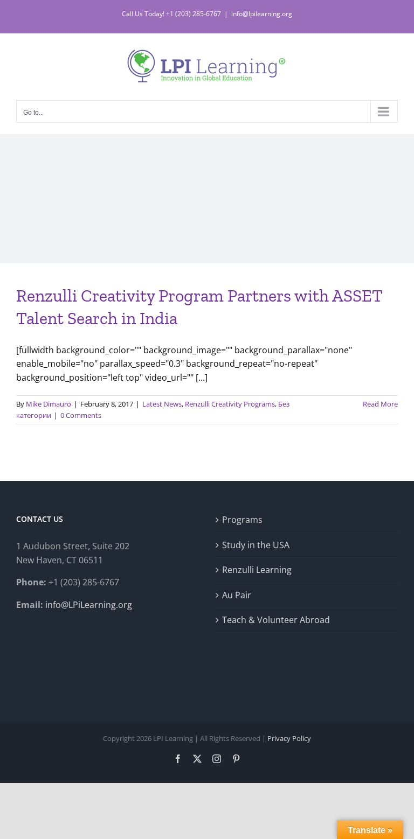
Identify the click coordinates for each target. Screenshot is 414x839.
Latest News (162, 404)
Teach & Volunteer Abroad (276, 620)
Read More (380, 404)
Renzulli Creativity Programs (230, 404)
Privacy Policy (289, 738)
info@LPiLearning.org (88, 605)
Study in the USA (255, 545)
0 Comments (80, 415)
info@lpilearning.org (261, 13)
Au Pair (236, 595)
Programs (242, 520)
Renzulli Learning (257, 570)
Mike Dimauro (48, 404)
